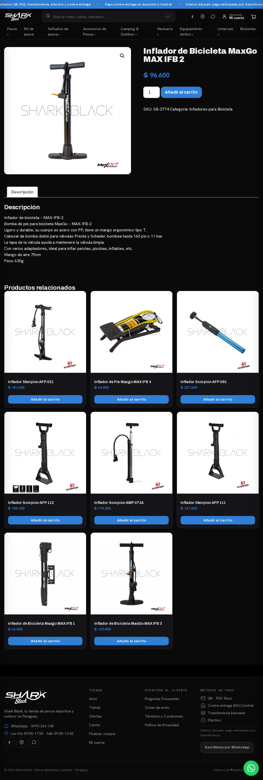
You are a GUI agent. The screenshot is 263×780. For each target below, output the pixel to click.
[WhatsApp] (213, 16)
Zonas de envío (157, 707)
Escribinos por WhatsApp (227, 747)
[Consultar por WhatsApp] (251, 768)
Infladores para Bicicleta (210, 109)
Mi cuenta (97, 742)
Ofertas (95, 716)
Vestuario (165, 28)
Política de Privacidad (162, 725)
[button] (122, 55)
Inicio (93, 698)
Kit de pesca (29, 31)
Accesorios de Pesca (94, 31)
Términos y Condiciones (164, 716)
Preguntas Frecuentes (162, 698)
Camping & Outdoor (130, 31)
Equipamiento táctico (191, 31)
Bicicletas (248, 28)
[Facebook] (192, 16)
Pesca (12, 28)
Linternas (225, 28)
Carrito (94, 725)
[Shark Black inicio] (18, 16)
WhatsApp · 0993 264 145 (32, 726)
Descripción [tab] (22, 192)
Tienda (94, 707)
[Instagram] (203, 16)
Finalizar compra (102, 733)
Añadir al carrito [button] (45, 399)
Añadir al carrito (181, 92)
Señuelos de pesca (58, 31)
